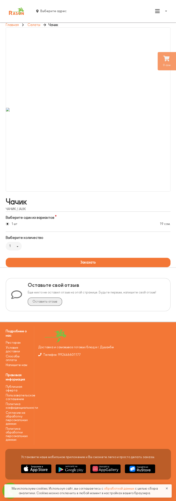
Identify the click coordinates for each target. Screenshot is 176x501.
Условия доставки (13, 349)
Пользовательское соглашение (18, 397)
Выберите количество (24, 238)
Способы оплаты (12, 358)
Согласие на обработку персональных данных (17, 418)
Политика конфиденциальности (18, 405)
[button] (36, 474)
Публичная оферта (14, 388)
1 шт (14, 224)
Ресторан (13, 342)
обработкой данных (119, 488)
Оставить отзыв (45, 301)
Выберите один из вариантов (30, 218)
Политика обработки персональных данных (17, 434)
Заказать (88, 262)
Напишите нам (16, 365)
